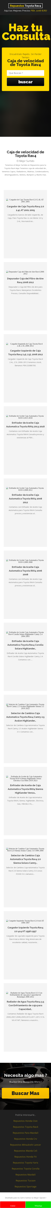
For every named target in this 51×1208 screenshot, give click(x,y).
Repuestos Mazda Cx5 (25, 1150)
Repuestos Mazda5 (25, 1174)
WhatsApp (38, 1206)
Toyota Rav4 (25, 5)
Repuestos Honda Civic (25, 1120)
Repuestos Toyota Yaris (25, 1162)
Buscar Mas (25, 1093)
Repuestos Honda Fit (25, 1156)
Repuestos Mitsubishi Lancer (25, 1144)
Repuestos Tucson (25, 1180)
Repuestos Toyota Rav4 (25, 1126)
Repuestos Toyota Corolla (25, 1168)
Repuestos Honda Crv (25, 1138)
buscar (25, 81)
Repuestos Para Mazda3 (25, 1132)
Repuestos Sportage (25, 1186)
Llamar (12, 1206)
